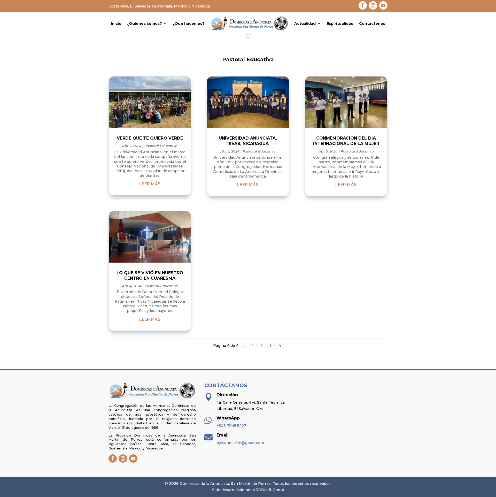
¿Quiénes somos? (144, 23)
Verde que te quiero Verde (150, 138)
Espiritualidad (340, 23)
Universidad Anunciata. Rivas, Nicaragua (248, 141)
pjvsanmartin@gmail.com (240, 442)
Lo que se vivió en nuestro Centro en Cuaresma (150, 275)
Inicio (116, 23)
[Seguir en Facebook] (363, 5)
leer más (150, 183)
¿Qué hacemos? (189, 23)
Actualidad (305, 23)
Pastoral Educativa (160, 146)
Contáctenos (372, 23)
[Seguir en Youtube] (383, 5)
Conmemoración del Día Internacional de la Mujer (346, 141)
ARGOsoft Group (268, 489)
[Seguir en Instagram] (373, 5)
